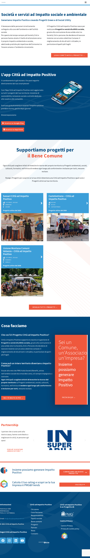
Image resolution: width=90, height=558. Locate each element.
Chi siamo (35, 509)
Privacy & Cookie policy (70, 529)
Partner (34, 527)
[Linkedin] (16, 540)
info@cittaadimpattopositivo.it (14, 518)
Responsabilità (37, 515)
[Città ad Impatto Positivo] (4, 2)
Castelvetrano (55, 207)
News (33, 530)
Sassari (7, 207)
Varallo (7, 262)
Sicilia (53, 204)
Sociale (15, 202)
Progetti (34, 524)
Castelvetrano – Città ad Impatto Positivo (61, 198)
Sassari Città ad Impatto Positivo (16, 198)
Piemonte (8, 260)
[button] (33, 440)
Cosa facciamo (37, 512)
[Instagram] (9, 540)
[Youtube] (22, 540)
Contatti (34, 533)
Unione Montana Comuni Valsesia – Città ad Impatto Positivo (17, 251)
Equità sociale (36, 518)
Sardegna (8, 204)
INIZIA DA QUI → (68, 397)
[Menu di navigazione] (85, 2)
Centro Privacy (67, 525)
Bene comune (36, 521)
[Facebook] (3, 540)
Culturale (8, 202)
